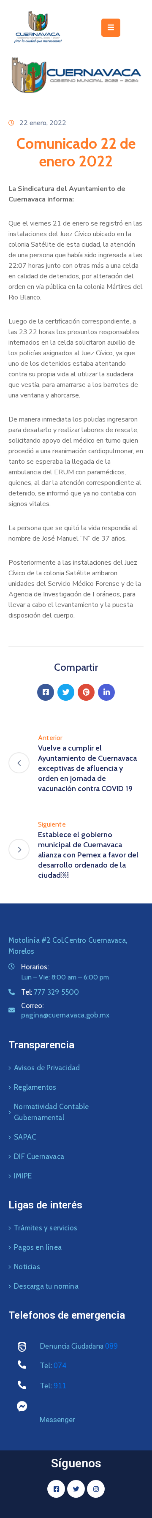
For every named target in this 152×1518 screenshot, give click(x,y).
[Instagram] (96, 1489)
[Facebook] (45, 692)
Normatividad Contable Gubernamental (51, 1112)
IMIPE (23, 1176)
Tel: (50, 992)
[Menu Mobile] (110, 28)
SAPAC (25, 1137)
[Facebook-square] (56, 1489)
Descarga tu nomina (46, 1286)
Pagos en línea (38, 1247)
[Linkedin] (106, 692)
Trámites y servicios (45, 1228)
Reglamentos (35, 1087)
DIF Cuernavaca (39, 1156)
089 (111, 1346)
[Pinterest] (86, 692)
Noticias (27, 1266)
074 (60, 1366)
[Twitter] (65, 692)
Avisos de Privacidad (47, 1068)
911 (60, 1386)
